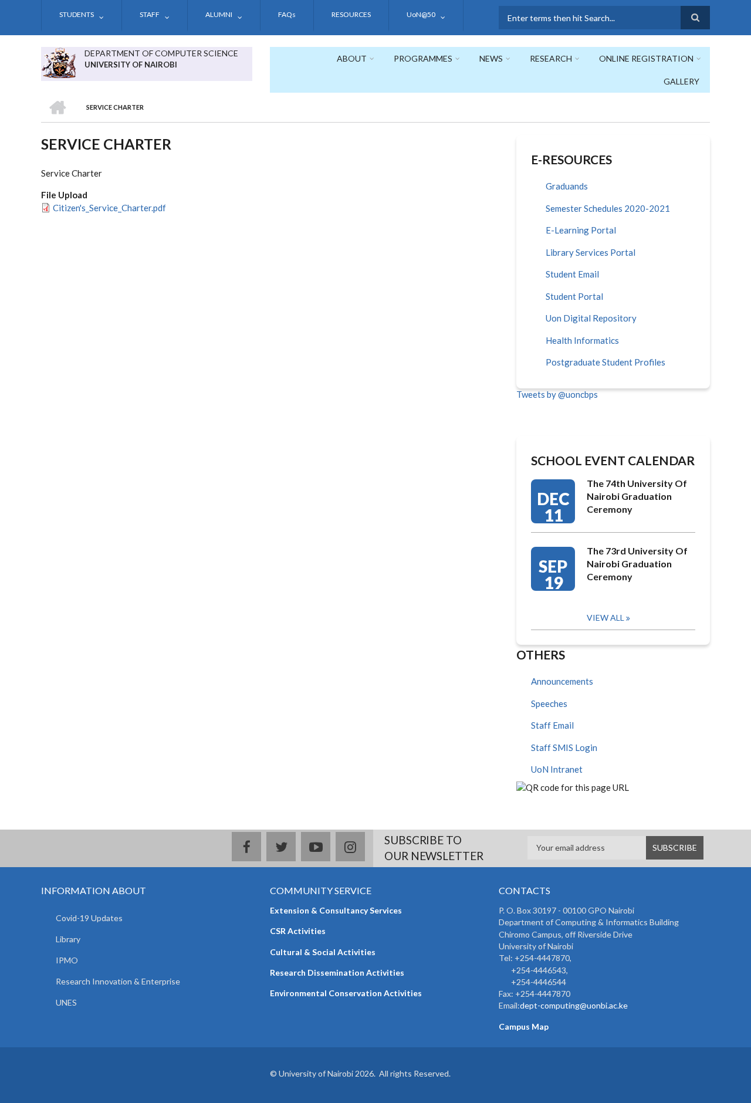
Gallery (681, 81)
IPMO (67, 960)
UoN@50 (421, 14)
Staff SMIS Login (564, 747)
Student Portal (574, 296)
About (352, 58)
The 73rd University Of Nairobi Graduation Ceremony (637, 563)
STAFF (150, 14)
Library (68, 939)
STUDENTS (76, 14)
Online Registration (646, 58)
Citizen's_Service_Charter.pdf (109, 207)
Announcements (562, 681)
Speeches (549, 703)
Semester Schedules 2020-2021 (608, 208)
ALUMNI (218, 14)
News (491, 58)
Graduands (567, 186)
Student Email (572, 274)
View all (605, 617)
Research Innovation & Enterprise (118, 981)
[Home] (58, 61)
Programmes (423, 58)
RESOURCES (351, 14)
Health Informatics (582, 340)
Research (551, 58)
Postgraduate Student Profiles (605, 362)
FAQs (287, 14)
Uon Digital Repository (591, 318)
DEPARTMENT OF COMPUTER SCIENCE (161, 53)
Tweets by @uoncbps (557, 394)
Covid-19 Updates (89, 918)
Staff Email (552, 725)
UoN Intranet (557, 769)
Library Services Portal (590, 252)
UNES (66, 1002)
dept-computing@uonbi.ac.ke (574, 1005)
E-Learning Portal (581, 230)
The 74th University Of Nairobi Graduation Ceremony (637, 496)
